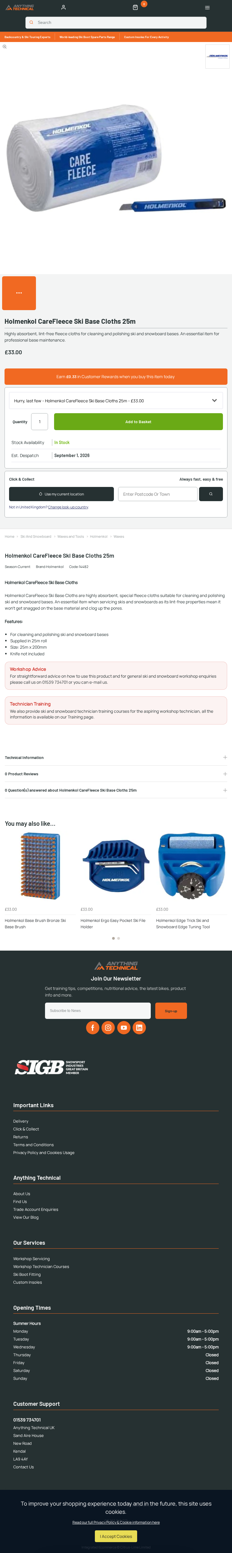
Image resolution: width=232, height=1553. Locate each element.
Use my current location (64, 494)
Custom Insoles (27, 1282)
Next (221, 888)
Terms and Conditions (33, 1144)
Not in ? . (49, 507)
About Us (21, 1193)
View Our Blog (26, 1217)
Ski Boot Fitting (27, 1274)
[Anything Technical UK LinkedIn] (139, 1027)
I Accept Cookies (116, 1536)
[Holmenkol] (217, 56)
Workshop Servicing (31, 1258)
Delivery (20, 1121)
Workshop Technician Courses (41, 1266)
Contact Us (23, 1467)
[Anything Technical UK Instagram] (108, 1027)
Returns (20, 1137)
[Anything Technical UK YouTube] (123, 1027)
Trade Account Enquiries (35, 1209)
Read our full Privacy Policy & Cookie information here (116, 1522)
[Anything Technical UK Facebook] (92, 1027)
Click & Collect (26, 1129)
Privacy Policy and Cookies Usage (44, 1152)
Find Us (20, 1201)
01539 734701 (27, 1419)
